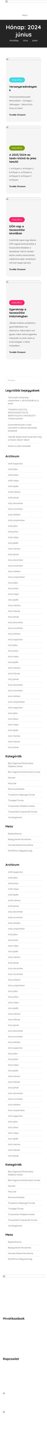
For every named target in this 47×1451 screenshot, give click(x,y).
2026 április (13, 486)
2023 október (14, 634)
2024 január (13, 617)
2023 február (14, 673)
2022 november (15, 690)
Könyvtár (12, 783)
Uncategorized (15, 817)
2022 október (14, 696)
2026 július (13, 469)
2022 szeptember (16, 702)
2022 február (14, 741)
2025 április (13, 543)
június (35, 40)
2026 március (14, 492)
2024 (25, 40)
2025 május (13, 537)
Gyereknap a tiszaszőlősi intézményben (18, 313)
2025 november (15, 509)
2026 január (13, 497)
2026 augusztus (15, 463)
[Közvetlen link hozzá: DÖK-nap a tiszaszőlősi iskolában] (23, 209)
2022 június (13, 719)
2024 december (15, 560)
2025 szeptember (16, 520)
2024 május (13, 594)
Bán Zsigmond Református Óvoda (24, 772)
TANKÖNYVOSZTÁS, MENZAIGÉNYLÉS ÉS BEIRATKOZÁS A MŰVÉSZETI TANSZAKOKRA (22, 414)
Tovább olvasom (17, 114)
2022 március (14, 736)
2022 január (13, 747)
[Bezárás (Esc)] (22, 1441)
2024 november (15, 566)
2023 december (15, 622)
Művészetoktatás (16, 789)
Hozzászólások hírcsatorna (20, 845)
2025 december (15, 503)
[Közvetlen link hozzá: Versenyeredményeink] (23, 69)
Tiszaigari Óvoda (15, 800)
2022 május (13, 724)
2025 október (14, 514)
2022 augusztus (15, 707)
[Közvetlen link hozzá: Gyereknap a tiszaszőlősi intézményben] (23, 292)
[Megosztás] (16, 1441)
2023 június (13, 651)
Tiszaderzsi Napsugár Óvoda (21, 795)
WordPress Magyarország (20, 851)
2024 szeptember (16, 577)
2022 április (13, 730)
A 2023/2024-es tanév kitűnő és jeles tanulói (22, 158)
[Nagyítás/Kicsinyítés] (3, 1441)
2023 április (13, 662)
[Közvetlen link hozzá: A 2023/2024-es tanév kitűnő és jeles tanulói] (23, 137)
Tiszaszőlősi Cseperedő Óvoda (22, 812)
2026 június (13, 475)
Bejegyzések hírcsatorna (19, 839)
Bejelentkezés (15, 833)
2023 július (13, 645)
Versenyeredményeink (23, 88)
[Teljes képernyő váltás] (9, 1441)
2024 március (14, 605)
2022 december (15, 685)
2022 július (13, 713)
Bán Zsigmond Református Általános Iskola (20, 765)
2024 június (13, 588)
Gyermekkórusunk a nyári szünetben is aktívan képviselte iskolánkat (22, 428)
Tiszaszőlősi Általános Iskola (21, 806)
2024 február (14, 611)
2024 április (13, 600)
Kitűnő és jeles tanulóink (19, 446)
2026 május (13, 480)
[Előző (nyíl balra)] (3, 1448)
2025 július (13, 526)
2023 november (15, 628)
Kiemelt (11, 778)
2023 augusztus (15, 639)
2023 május (13, 656)
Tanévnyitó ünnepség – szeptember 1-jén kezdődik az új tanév (23, 400)
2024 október (14, 571)
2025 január (13, 554)
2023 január (13, 679)
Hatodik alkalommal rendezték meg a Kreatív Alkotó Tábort (25, 438)
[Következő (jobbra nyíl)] (9, 1448)
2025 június (13, 531)
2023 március (14, 668)
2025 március (14, 549)
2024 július (13, 583)
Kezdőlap (14, 40)
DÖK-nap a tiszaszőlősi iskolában (17, 230)
